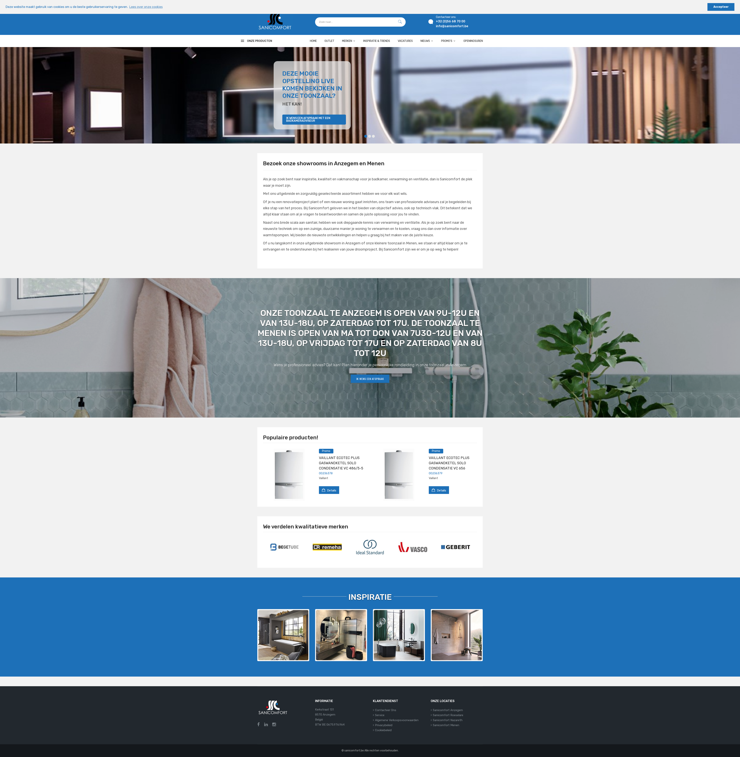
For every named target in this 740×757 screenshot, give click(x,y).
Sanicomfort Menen (446, 725)
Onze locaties (443, 701)
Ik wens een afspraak (370, 379)
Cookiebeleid (383, 730)
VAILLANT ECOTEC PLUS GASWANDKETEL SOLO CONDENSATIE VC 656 (449, 463)
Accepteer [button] (721, 6)
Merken (347, 41)
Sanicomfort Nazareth (447, 720)
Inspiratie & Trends (376, 41)
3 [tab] (373, 136)
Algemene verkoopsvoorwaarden (397, 720)
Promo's (447, 41)
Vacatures (405, 41)
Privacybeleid (383, 725)
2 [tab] (369, 136)
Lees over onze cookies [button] (146, 7)
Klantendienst (385, 701)
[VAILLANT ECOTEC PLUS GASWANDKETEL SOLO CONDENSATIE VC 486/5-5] (289, 475)
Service (379, 715)
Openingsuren (473, 41)
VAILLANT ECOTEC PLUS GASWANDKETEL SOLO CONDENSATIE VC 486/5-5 (341, 463)
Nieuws (425, 41)
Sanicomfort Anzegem (448, 710)
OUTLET (329, 41)
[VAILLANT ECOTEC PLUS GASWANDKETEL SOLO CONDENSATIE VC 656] (399, 475)
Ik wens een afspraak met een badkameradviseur (308, 119)
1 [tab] (365, 136)
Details (331, 490)
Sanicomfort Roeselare (448, 715)
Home (313, 41)
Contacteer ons (385, 710)
